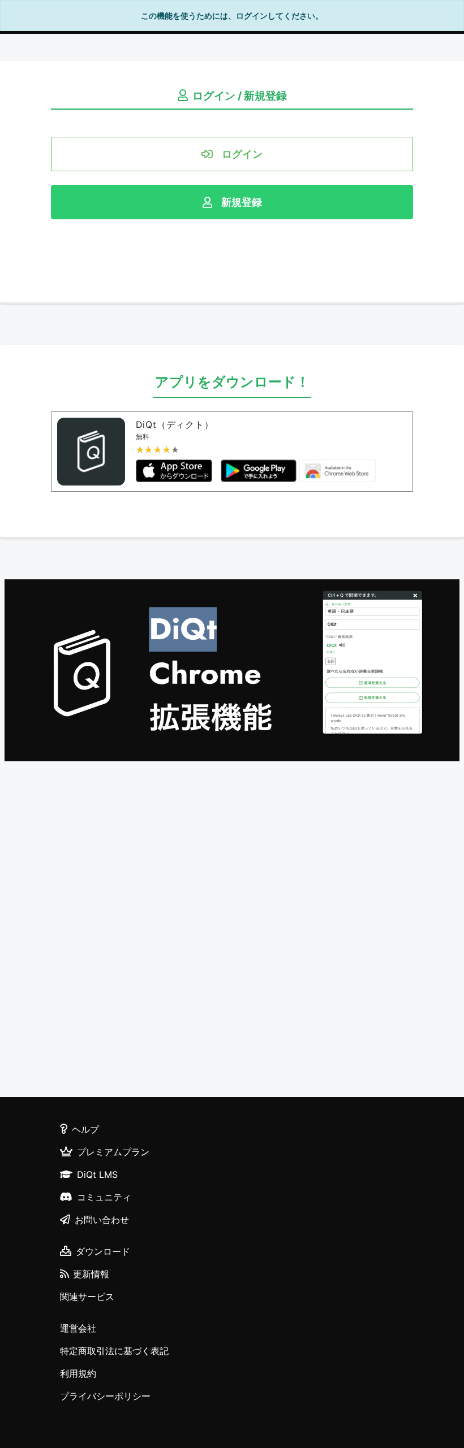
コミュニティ (104, 1197)
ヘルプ (85, 1129)
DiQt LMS (97, 1174)
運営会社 (78, 1328)
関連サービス (87, 1296)
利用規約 (78, 1373)
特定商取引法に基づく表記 (114, 1350)
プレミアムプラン (113, 1151)
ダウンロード (103, 1251)
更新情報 (91, 1274)
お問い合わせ (102, 1219)
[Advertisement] (232, 931)
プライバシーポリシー (105, 1396)
